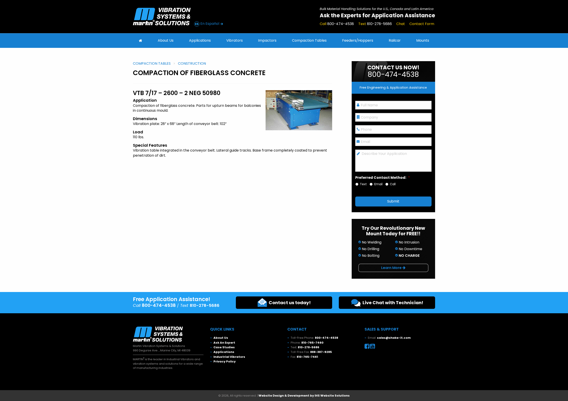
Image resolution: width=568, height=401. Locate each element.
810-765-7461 (307, 357)
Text (375, 23)
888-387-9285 (321, 352)
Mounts (422, 40)
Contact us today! (289, 303)
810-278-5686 (308, 347)
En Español (209, 23)
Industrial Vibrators (229, 357)
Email (378, 184)
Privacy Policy (224, 361)
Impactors (267, 40)
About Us (166, 40)
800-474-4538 (326, 338)
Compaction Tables (309, 40)
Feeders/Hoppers (357, 40)
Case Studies (224, 347)
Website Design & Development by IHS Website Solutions (304, 395)
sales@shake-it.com (394, 338)
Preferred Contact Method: (382, 177)
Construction (192, 63)
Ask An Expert (224, 343)
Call (337, 23)
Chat (400, 23)
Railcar (395, 40)
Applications (200, 40)
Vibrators (234, 40)
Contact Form (421, 23)
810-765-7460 (312, 343)
